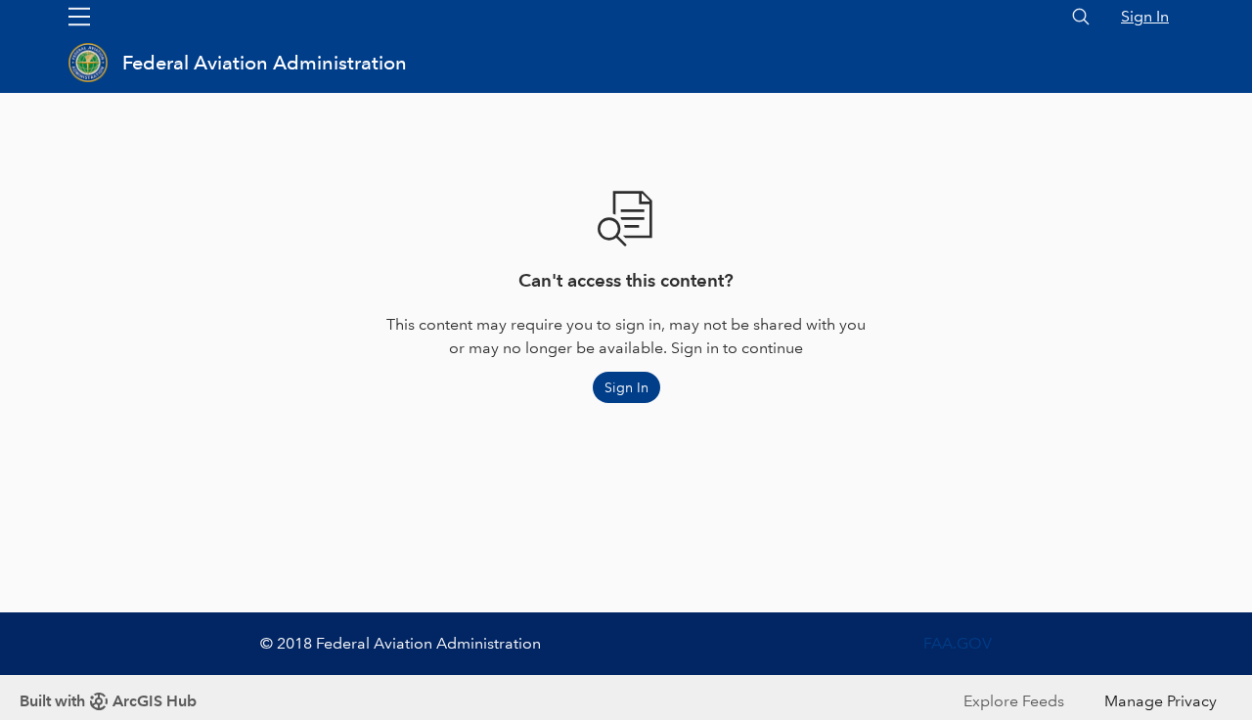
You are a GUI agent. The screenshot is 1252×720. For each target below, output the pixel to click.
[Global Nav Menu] (79, 16)
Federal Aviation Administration (264, 62)
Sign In (1145, 16)
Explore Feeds (1013, 701)
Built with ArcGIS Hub (108, 701)
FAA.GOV (957, 643)
